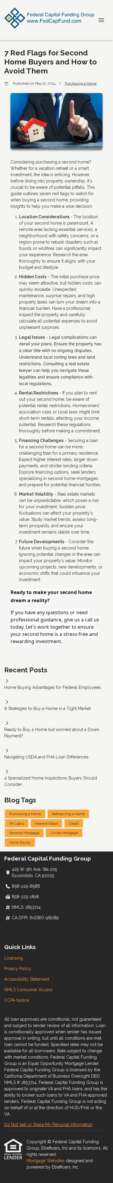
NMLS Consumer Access (28, 989)
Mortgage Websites (46, 1160)
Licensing (13, 958)
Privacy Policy (17, 968)
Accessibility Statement (26, 979)
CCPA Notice (16, 1000)
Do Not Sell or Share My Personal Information (48, 1124)
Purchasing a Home (80, 83)
